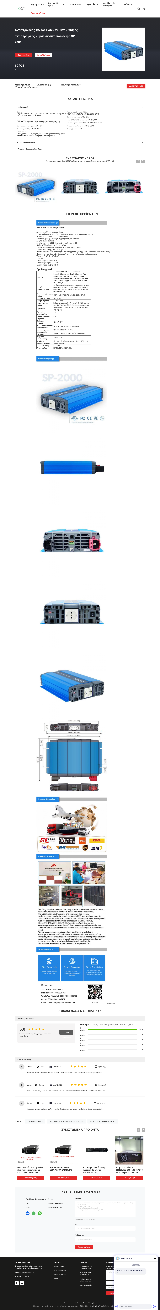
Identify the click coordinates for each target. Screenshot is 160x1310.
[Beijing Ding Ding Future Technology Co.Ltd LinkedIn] (22, 1283)
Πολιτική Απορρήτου (89, 1303)
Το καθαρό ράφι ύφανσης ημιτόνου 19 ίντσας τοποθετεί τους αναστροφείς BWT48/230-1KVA (95, 1172)
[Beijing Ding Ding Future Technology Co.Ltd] (21, 8)
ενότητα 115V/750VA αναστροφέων (102, 1121)
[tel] (46, 1213)
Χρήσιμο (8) (101, 1103)
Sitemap (66, 1303)
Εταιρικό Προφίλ (59, 1266)
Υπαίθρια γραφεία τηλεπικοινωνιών (85, 1280)
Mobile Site (76, 1303)
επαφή (56, 1278)
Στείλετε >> (113, 1293)
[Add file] (116, 1306)
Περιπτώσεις (92, 4)
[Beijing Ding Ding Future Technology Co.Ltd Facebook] (17, 1283)
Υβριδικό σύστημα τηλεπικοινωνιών (85, 1273)
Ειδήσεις (128, 4)
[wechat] (40, 1213)
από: (77, 1224)
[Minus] (154, 1258)
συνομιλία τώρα (43, 55)
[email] (27, 1213)
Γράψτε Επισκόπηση (66, 1033)
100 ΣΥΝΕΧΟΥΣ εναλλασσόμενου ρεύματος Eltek (66, 1121)
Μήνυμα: (78, 1198)
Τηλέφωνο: (79, 1235)
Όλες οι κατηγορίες (86, 1285)
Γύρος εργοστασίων (60, 1270)
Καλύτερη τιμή (23, 55)
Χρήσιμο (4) (102, 1085)
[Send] (154, 1306)
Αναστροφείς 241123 (35, 1121)
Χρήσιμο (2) (102, 1067)
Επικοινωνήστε (84, 1247)
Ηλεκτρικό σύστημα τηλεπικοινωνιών (86, 1267)
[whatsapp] (34, 1213)
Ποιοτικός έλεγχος (60, 1274)
